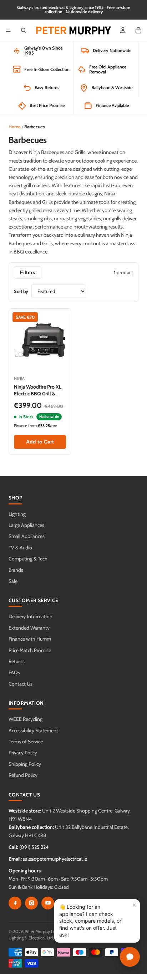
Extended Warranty (29, 628)
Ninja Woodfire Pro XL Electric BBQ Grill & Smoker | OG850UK (37, 393)
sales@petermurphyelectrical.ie (55, 859)
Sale (13, 581)
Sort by (21, 291)
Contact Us (20, 684)
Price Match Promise (30, 650)
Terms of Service (26, 741)
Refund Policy (23, 775)
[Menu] (8, 30)
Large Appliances (26, 525)
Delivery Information (30, 616)
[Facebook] (15, 903)
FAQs (14, 672)
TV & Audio (20, 547)
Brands (16, 570)
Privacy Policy (23, 752)
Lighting (17, 514)
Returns (17, 661)
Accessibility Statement (33, 730)
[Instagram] (31, 903)
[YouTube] (47, 903)
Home (15, 126)
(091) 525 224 (34, 847)
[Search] (23, 30)
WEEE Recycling (25, 719)
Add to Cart (40, 442)
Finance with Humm (30, 639)
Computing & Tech (28, 558)
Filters (27, 272)
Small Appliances (27, 536)
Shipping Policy (25, 764)
